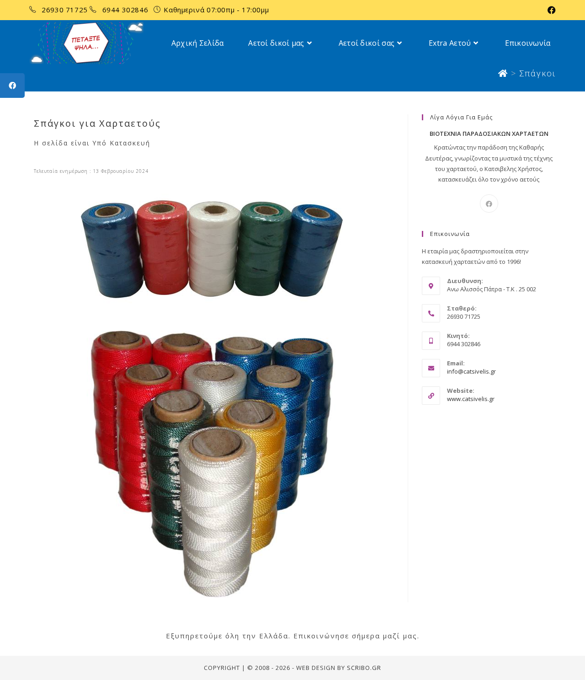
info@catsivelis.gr (471, 371)
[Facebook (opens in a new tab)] (550, 10)
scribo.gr (364, 668)
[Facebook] (489, 203)
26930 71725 (66, 9)
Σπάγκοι (537, 73)
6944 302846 (126, 9)
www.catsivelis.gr (471, 399)
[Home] (503, 73)
